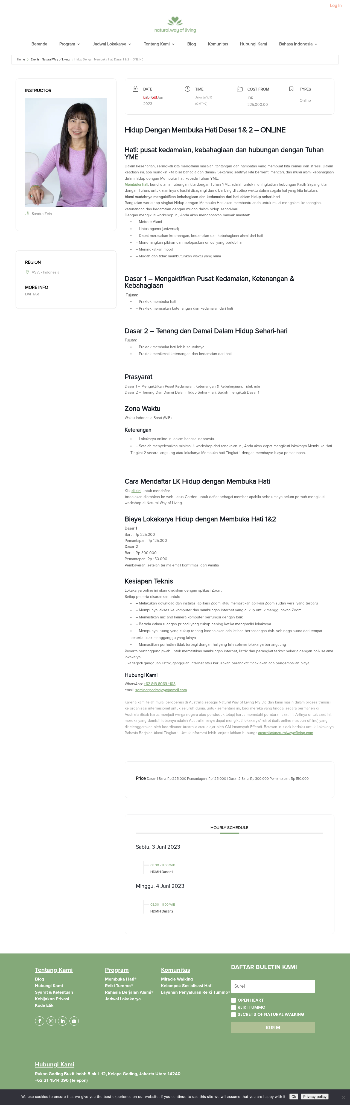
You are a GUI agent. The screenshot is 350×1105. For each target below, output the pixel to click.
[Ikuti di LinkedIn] (62, 1021)
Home (21, 59)
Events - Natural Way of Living (50, 59)
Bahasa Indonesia (296, 44)
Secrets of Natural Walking (271, 1014)
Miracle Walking (177, 979)
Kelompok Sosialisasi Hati (186, 985)
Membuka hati (136, 184)
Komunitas (218, 44)
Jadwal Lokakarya (109, 44)
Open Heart (251, 1000)
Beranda (39, 44)
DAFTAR (32, 294)
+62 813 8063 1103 (160, 684)
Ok (293, 1096)
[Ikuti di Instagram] (51, 1021)
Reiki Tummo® (119, 985)
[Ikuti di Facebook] (39, 1021)
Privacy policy (314, 1096)
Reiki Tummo (252, 1007)
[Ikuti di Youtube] (74, 1021)
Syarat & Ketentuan (54, 992)
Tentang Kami (157, 44)
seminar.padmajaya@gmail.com (161, 690)
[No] (343, 1097)
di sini (136, 490)
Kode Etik (44, 1005)
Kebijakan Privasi (52, 999)
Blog (191, 44)
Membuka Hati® (120, 979)
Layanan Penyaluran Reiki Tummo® (195, 992)
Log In (336, 5)
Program (67, 44)
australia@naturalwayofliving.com (285, 733)
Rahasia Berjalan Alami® (129, 992)
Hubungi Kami (253, 44)
